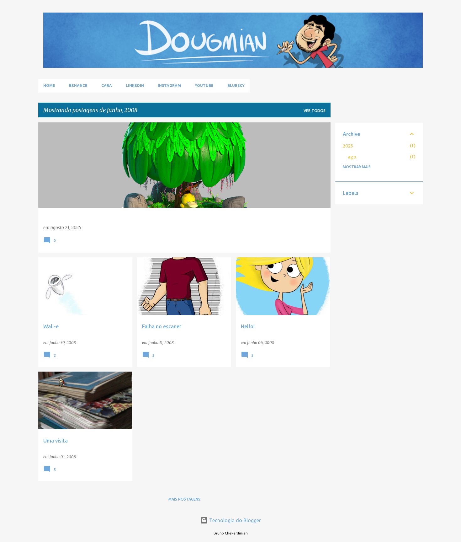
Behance (78, 85)
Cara (106, 85)
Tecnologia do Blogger (234, 520)
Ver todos (315, 111)
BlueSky (236, 85)
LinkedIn (135, 85)
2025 (348, 146)
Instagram (169, 85)
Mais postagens (184, 499)
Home (49, 85)
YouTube (204, 85)
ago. (352, 157)
